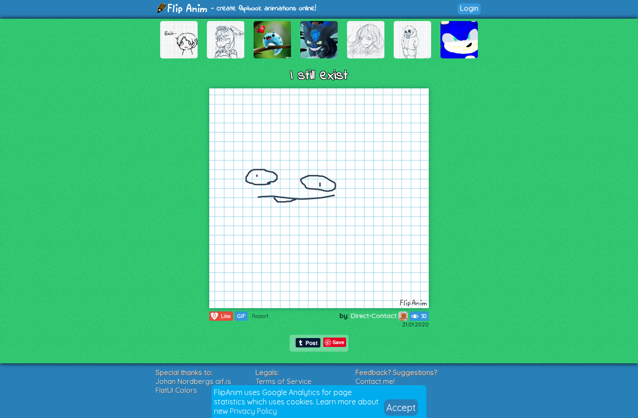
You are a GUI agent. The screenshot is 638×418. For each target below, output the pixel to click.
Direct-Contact (374, 315)
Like (222, 315)
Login (469, 8)
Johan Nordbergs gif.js (193, 381)
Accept (401, 407)
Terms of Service (283, 381)
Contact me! (375, 381)
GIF (241, 316)
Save (338, 342)
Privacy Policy (253, 411)
